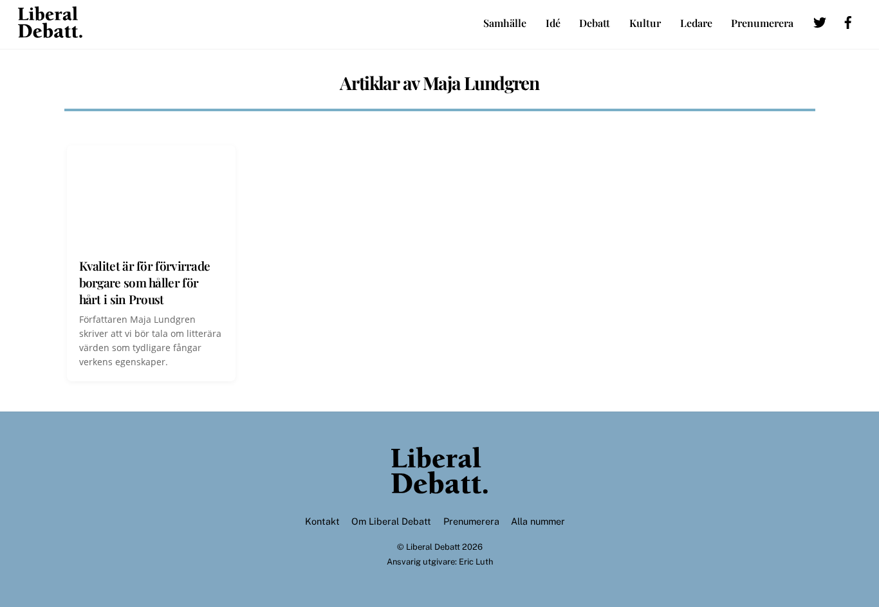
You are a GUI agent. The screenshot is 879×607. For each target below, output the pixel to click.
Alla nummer (538, 521)
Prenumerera (762, 23)
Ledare (696, 23)
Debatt (594, 23)
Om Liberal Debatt (391, 521)
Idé (553, 23)
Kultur (645, 23)
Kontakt (322, 521)
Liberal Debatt (433, 547)
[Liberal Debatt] (50, 31)
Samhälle (504, 23)
